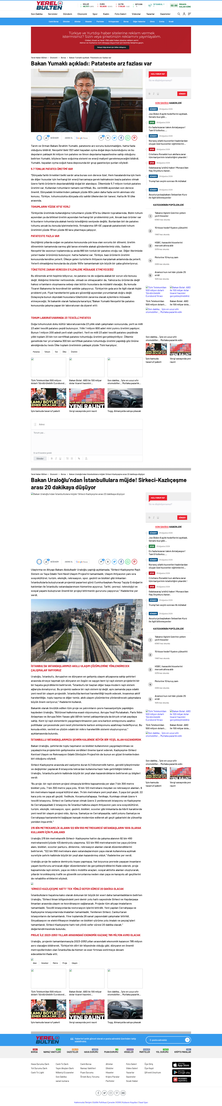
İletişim (88, 1102)
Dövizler (66, 21)
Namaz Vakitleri (52, 1051)
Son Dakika (36, 13)
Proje (65, 963)
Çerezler (111, 1102)
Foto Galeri (120, 13)
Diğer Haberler (139, 21)
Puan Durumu (111, 1051)
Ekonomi (82, 13)
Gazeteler (165, 13)
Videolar (136, 13)
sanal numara (62, 1081)
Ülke (64, 352)
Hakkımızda (79, 1102)
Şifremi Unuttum (153, 1072)
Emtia (161, 21)
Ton (56, 352)
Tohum (47, 352)
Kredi (171, 21)
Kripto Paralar (182, 1051)
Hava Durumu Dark (40, 1064)
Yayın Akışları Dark (65, 1068)
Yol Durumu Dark (39, 1068)
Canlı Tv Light (37, 1072)
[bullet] (72, 458)
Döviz (152, 21)
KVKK (118, 1102)
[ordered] (67, 458)
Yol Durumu (162, 1051)
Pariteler (100, 21)
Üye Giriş (149, 1064)
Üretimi (74, 352)
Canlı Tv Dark (62, 1064)
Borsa (126, 21)
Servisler (53, 13)
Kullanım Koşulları (130, 1102)
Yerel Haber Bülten (39, 57)
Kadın (106, 13)
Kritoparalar (114, 21)
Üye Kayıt (149, 1068)
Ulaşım (74, 963)
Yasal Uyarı (143, 1102)
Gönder (40, 458)
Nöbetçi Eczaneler (65, 1072)
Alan (35, 963)
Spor (95, 13)
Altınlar (77, 21)
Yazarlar (150, 13)
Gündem (67, 13)
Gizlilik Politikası (100, 1102)
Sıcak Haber (132, 1081)
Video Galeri (132, 1068)
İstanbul (44, 963)
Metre (55, 963)
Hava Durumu (91, 1051)
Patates (36, 352)
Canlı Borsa (53, 21)
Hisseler (88, 21)
